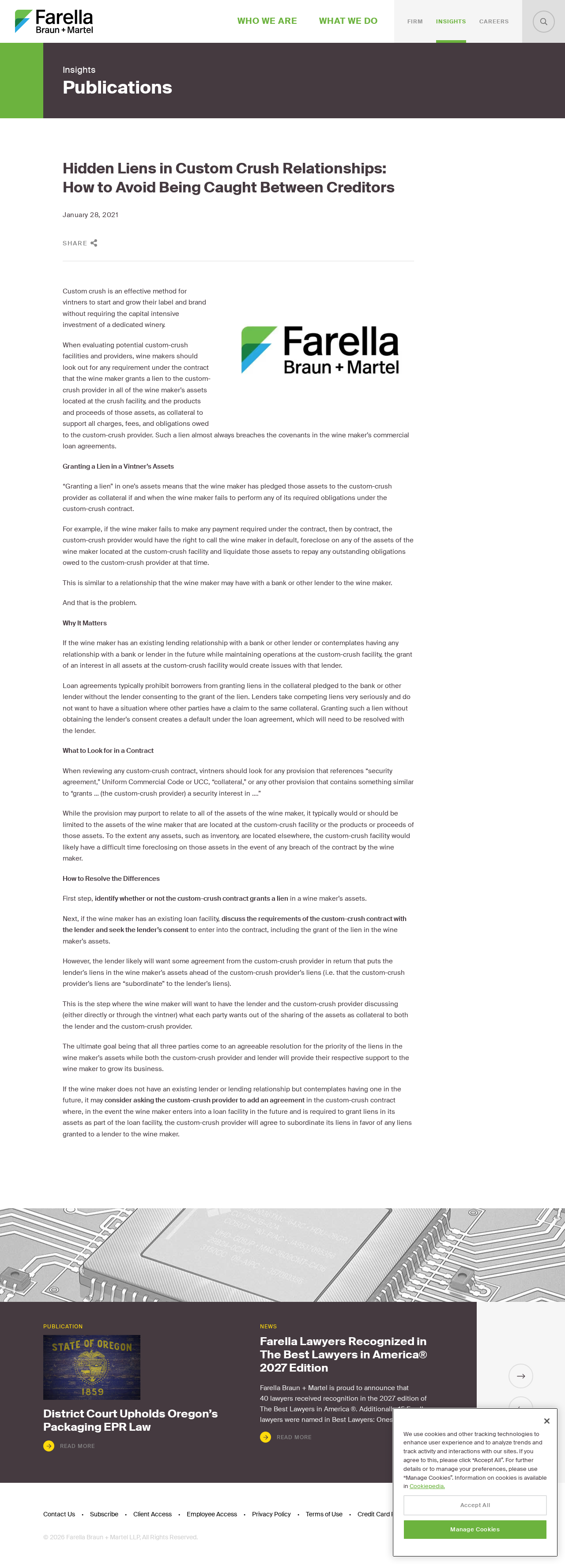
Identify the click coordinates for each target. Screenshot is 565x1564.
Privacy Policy (271, 1514)
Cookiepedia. (427, 1486)
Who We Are (267, 20)
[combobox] (544, 22)
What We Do (348, 20)
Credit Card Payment (387, 1514)
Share (75, 243)
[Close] (547, 1421)
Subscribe (104, 1514)
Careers (494, 21)
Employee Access (212, 1514)
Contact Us (59, 1514)
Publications (117, 88)
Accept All (475, 1505)
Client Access (152, 1514)
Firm (415, 21)
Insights (451, 21)
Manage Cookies (475, 1529)
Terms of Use (324, 1514)
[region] (475, 1482)
